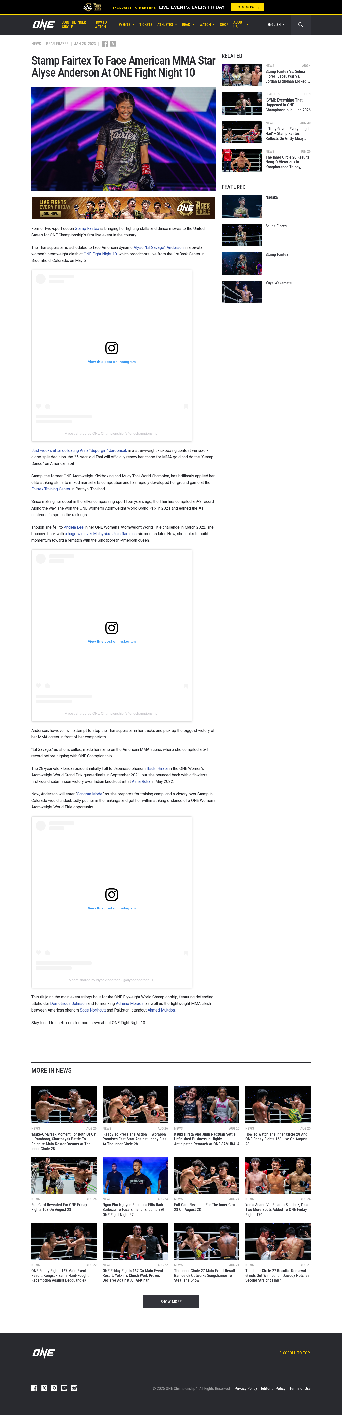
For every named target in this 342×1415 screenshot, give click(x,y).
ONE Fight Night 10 (100, 254)
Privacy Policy (246, 1388)
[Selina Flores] (242, 235)
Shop (224, 24)
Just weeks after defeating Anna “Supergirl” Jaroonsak (79, 450)
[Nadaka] (242, 206)
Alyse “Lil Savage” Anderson (159, 247)
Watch (205, 24)
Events (124, 24)
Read (186, 24)
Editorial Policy (273, 1388)
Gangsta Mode (89, 794)
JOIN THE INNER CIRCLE (74, 24)
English (274, 24)
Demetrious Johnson (68, 1003)
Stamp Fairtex (87, 228)
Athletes (165, 24)
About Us (238, 24)
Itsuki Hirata (157, 768)
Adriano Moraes (130, 1003)
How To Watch (101, 24)
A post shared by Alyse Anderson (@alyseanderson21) (112, 980)
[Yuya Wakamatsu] (242, 292)
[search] (301, 25)
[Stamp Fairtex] (242, 263)
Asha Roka (141, 781)
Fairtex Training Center (50, 489)
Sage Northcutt (93, 1010)
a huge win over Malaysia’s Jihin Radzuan (101, 533)
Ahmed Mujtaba (161, 1010)
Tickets (145, 24)
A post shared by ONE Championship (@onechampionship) (112, 433)
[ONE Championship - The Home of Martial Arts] (43, 25)
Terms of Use (300, 1388)
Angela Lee (74, 527)
